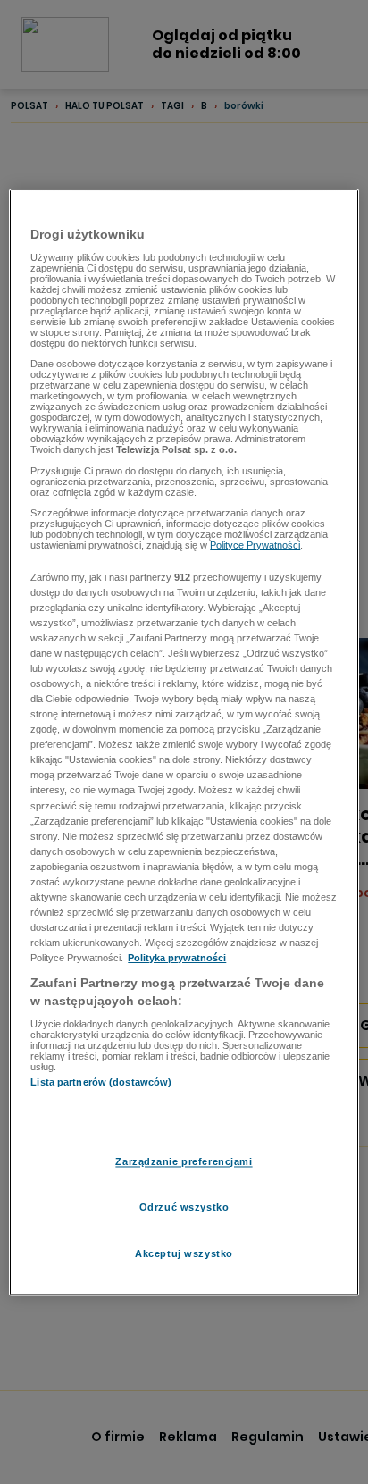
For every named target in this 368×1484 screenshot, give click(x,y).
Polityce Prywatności (255, 546)
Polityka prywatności (177, 958)
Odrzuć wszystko (184, 1207)
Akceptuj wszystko (184, 1253)
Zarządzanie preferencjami (183, 1161)
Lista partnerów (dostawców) (100, 1082)
